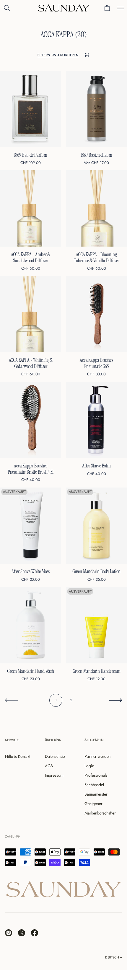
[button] (6, 7)
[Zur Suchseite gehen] (6, 7)
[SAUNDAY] (64, 8)
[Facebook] (34, 932)
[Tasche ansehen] (107, 7)
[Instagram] (8, 932)
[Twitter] (21, 932)
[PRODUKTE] (120, 7)
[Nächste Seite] (115, 700)
